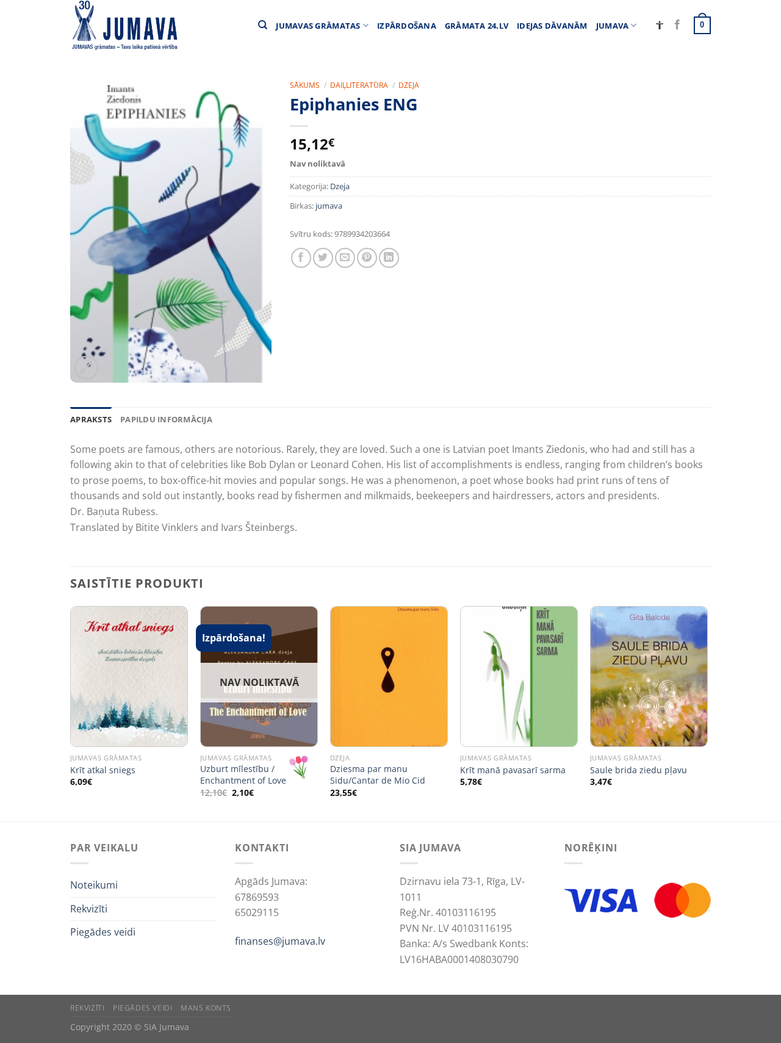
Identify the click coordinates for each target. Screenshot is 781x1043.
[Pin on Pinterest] (367, 258)
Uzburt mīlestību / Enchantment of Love (243, 774)
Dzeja (408, 85)
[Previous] (71, 712)
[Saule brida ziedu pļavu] (649, 676)
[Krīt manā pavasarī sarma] (519, 676)
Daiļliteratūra (359, 85)
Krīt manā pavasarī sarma (513, 770)
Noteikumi (94, 885)
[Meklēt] (262, 25)
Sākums (305, 85)
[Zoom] (86, 368)
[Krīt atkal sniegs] (129, 676)
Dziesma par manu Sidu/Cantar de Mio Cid (377, 774)
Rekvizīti (88, 908)
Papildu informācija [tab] (166, 419)
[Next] (707, 712)
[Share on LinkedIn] (389, 258)
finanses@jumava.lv (280, 941)
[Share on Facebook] (301, 258)
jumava (328, 205)
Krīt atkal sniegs (102, 770)
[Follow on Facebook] (677, 25)
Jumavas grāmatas (318, 25)
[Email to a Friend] (345, 258)
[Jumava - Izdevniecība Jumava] (124, 25)
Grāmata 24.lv (476, 25)
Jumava (612, 25)
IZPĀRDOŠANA (406, 25)
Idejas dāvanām (552, 25)
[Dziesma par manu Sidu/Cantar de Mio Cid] (389, 676)
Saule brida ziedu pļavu (638, 770)
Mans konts (206, 1008)
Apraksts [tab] (91, 419)
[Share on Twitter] (323, 258)
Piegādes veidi (102, 932)
